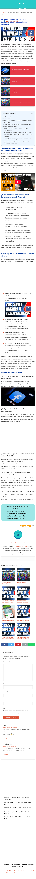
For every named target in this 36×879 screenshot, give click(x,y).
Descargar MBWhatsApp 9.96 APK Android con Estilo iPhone (18, 808)
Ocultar (22, 9)
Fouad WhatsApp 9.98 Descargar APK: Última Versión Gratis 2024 (18, 812)
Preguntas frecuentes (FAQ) (9, 126)
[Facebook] (18, 559)
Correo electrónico (7, 692)
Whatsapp (23, 25)
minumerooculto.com (21, 546)
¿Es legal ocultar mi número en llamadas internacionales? (18, 132)
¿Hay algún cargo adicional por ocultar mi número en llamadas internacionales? (17, 139)
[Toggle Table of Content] (31, 113)
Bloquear (23, 14)
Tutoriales (24, 31)
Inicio (21, 3)
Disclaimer (9, 873)
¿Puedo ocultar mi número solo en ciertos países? (16, 141)
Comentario (6, 661)
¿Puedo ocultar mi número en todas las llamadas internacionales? (16, 129)
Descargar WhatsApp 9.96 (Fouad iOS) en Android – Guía (17, 817)
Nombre (5, 683)
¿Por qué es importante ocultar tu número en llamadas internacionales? (17, 117)
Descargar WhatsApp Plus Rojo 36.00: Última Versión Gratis (17, 803)
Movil (21, 20)
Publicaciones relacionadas (10, 143)
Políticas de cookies (14, 871)
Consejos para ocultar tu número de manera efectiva (16, 124)
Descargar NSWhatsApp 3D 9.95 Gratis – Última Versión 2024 (16, 798)
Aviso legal (4, 871)
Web (4, 700)
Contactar (16, 873)
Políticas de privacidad (27, 871)
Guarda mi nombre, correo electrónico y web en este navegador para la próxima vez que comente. (15, 712)
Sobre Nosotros (28, 38)
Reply (6, 738)
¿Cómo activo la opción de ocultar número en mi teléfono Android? (18, 135)
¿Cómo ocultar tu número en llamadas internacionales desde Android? (17, 121)
